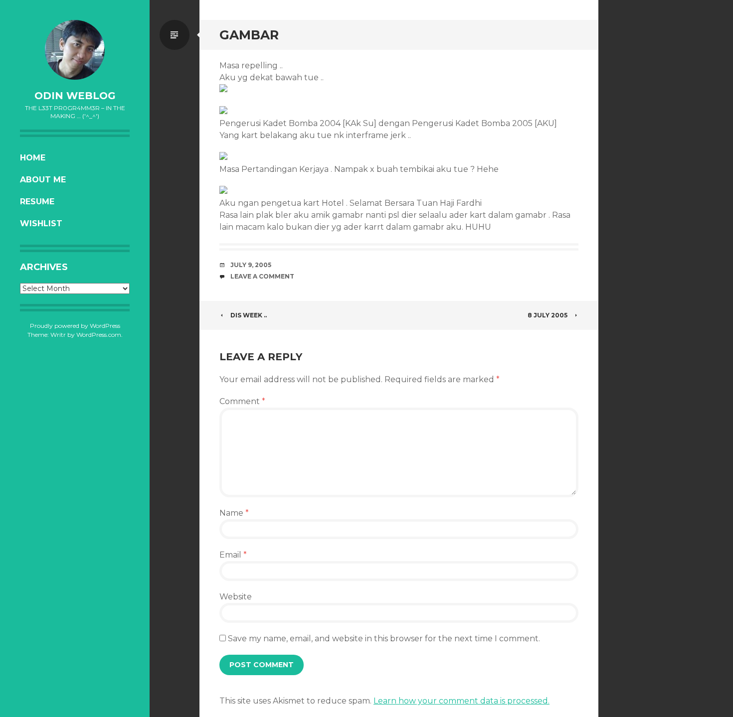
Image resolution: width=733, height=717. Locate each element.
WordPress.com (98, 334)
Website (235, 596)
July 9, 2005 (250, 265)
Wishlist (41, 223)
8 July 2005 (547, 315)
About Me (43, 179)
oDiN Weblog (75, 96)
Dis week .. (248, 315)
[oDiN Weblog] (75, 50)
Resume (37, 201)
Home (32, 157)
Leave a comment (262, 276)
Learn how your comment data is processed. (461, 701)
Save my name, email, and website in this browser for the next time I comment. (384, 638)
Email (233, 555)
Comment (242, 401)
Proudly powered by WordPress (75, 325)
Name (234, 513)
